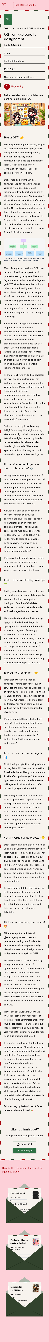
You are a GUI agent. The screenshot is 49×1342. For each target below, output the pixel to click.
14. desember (19, 28)
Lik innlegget (26, 1150)
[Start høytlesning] (7, 87)
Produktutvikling (12, 45)
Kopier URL (26, 1144)
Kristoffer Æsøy (16, 61)
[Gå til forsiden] (4, 5)
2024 (6, 28)
